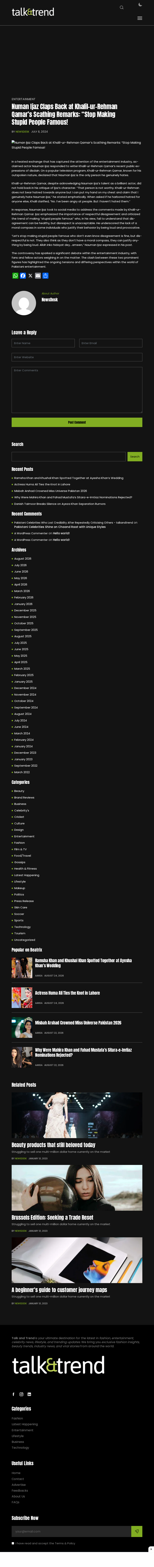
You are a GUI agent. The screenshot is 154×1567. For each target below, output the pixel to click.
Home (16, 1473)
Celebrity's (21, 810)
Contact (18, 1479)
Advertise (19, 1485)
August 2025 (23, 636)
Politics (19, 894)
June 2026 (21, 571)
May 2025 (20, 656)
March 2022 (22, 772)
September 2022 (25, 766)
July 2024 (20, 720)
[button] (139, 18)
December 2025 (25, 610)
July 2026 (20, 565)
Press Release (24, 901)
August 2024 (23, 714)
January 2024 (23, 746)
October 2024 (23, 701)
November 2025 (25, 617)
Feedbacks (20, 1490)
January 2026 (23, 604)
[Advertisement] (77, 62)
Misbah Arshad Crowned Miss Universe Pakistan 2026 (50, 491)
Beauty (19, 791)
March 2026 (22, 591)
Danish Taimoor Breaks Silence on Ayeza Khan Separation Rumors (60, 504)
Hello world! (61, 533)
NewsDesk (22, 132)
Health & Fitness (25, 869)
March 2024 (22, 733)
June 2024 (21, 727)
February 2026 (23, 597)
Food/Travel (22, 856)
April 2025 (20, 662)
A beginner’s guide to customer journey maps (59, 1290)
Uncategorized (24, 940)
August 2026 (22, 559)
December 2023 (25, 753)
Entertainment (23, 99)
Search (17, 444)
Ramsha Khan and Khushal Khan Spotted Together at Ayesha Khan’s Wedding (68, 478)
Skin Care (20, 907)
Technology (22, 927)
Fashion (19, 843)
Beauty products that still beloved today (53, 1145)
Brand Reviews (24, 797)
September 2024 (26, 707)
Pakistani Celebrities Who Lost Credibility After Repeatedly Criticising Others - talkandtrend (73, 523)
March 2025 (22, 669)
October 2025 (23, 623)
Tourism (19, 933)
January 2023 (23, 759)
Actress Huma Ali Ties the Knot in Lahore (42, 484)
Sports (18, 920)
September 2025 (26, 630)
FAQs (15, 1502)
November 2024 (25, 694)
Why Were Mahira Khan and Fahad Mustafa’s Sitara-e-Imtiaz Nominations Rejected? (73, 497)
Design (19, 830)
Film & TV (20, 849)
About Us (18, 1496)
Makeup (19, 888)
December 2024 (25, 688)
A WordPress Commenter (31, 533)
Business (20, 804)
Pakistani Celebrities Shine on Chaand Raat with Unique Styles (60, 527)
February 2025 (24, 675)
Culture (19, 823)
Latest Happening (26, 875)
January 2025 (23, 682)
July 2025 (20, 643)
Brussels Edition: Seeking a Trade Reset (52, 1217)
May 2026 (20, 578)
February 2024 (24, 740)
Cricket (19, 817)
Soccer (19, 914)
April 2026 (20, 584)
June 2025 (21, 649)
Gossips (19, 862)
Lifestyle (20, 881)
